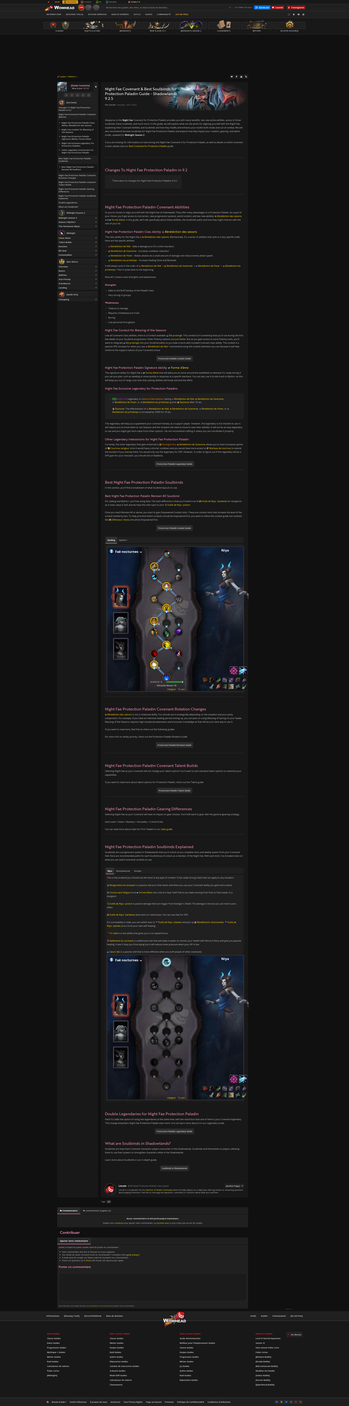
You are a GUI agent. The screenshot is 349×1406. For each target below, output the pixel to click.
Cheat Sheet (65, 238)
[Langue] (303, 14)
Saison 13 (260, 1343)
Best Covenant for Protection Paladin (148, 146)
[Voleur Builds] (263, 1375)
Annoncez (115, 1402)
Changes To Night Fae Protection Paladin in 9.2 (74, 108)
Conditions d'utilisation (218, 1402)
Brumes (113, 2)
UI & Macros (64, 283)
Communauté (164, 14)
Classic (88, 2)
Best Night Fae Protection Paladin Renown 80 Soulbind (78, 168)
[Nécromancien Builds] (267, 1366)
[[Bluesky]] (286, 1402)
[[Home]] (60, 7)
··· (121, 2)
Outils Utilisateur (78, 1402)
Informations (53, 14)
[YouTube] (296, 1402)
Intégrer (171, 689)
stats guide (166, 829)
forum (88, 1260)
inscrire (107, 1306)
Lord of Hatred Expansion (268, 1338)
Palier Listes (53, 1370)
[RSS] (301, 1402)
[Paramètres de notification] (294, 14)
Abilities (63, 275)
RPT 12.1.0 (88, 7)
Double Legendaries (68, 202)
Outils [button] (137, 14)
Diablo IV (135, 2)
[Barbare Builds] (263, 1357)
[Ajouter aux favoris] (232, 77)
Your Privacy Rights (133, 1402)
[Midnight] (52, 1375)
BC (100, 2)
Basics (62, 271)
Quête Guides (116, 1357)
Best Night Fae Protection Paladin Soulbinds (75, 159)
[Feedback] (299, 14)
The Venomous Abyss (69, 226)
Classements (116, 1384)
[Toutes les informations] (48, 2)
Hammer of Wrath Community (159, 1190)
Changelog (64, 299)
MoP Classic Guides (120, 1333)
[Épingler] (236, 77)
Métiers (71, 76)
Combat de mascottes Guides (124, 1366)
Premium (169, 1402)
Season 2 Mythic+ (67, 222)
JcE (109, 1201)
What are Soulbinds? (68, 207)
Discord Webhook (97, 14)
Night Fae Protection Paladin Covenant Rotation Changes (77, 176)
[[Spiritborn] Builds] (265, 1384)
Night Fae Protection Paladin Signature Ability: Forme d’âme (76, 137)
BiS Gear (63, 250)
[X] (281, 1402)
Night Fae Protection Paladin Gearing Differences (76, 190)
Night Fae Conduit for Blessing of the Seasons (78, 130)
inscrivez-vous (163, 1223)
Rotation (63, 246)
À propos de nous (98, 1402)
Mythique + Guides (56, 1352)
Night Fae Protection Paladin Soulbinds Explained (77, 197)
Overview (63, 266)
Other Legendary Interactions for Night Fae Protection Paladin (78, 151)
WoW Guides (53, 1333)
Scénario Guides (117, 1370)
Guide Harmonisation (190, 1338)
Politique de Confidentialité (190, 1402)
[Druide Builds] (263, 1361)
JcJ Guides (184, 1366)
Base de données (120, 14)
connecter (119, 1223)
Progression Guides (56, 1347)
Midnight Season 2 (68, 218)
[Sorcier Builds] (263, 1380)
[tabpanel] (174, 618)
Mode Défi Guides (118, 1375)
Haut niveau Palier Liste (267, 1347)
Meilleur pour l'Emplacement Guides (197, 1343)
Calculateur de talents (58, 1366)
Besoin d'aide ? (59, 1402)
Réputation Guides (119, 1361)
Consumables (65, 255)
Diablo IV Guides (264, 1333)
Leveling (63, 287)
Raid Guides (52, 1361)
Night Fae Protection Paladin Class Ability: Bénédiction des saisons (78, 124)
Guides (148, 14)
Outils (253, 1316)
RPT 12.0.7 (96, 7)
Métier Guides (54, 1357)
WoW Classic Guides (190, 1333)
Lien (182, 689)
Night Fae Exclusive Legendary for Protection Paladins (78, 144)
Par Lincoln (110, 105)
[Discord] (277, 1402)
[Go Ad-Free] (182, 14)
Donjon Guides (117, 1347)
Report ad (289, 1309)
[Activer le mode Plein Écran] (289, 14)
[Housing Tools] (71, 1316)
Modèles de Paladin (265, 1370)
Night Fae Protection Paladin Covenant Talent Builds (77, 183)
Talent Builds (65, 242)
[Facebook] (291, 1402)
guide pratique (133, 1254)
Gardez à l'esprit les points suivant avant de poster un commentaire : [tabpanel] (99, 1276)
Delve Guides (53, 1343)
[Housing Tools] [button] (74, 14)
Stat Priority (65, 279)
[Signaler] (241, 77)
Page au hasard (153, 1402)
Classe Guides (54, 1338)
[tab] (111, 540)
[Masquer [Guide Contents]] (96, 87)
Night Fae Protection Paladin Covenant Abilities (77, 115)
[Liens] (246, 77)
